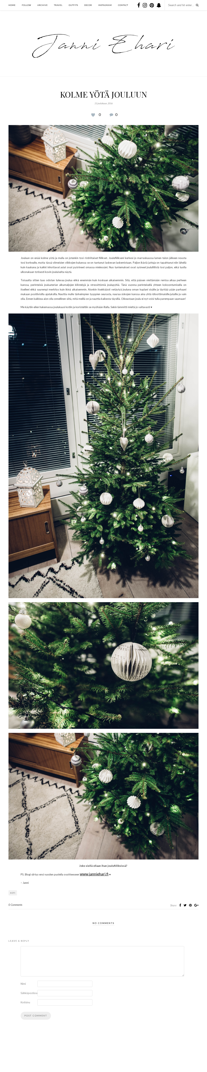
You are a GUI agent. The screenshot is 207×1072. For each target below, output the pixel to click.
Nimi (23, 983)
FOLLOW (26, 5)
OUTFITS (73, 5)
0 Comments (15, 904)
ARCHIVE (42, 5)
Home (12, 5)
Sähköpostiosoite (29, 993)
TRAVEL (58, 5)
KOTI (12, 893)
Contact (123, 5)
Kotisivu (25, 1002)
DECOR (88, 5)
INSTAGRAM (105, 5)
